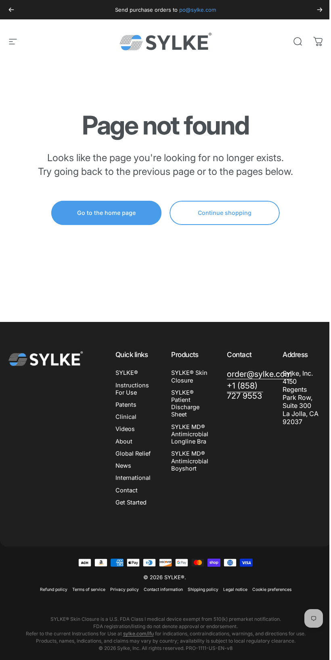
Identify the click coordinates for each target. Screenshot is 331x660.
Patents (125, 404)
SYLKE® (126, 372)
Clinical (125, 416)
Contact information (163, 589)
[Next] (320, 9)
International (133, 477)
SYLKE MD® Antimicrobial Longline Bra (189, 434)
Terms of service (88, 589)
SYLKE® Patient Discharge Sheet (185, 403)
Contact (126, 490)
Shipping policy (203, 589)
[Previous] (11, 9)
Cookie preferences (271, 589)
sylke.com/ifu (138, 634)
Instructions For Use (132, 389)
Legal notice (235, 589)
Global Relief (133, 453)
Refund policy (53, 589)
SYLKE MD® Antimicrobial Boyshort (189, 461)
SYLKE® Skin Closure (189, 376)
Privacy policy (124, 589)
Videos (125, 429)
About (123, 441)
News (123, 465)
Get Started (131, 502)
